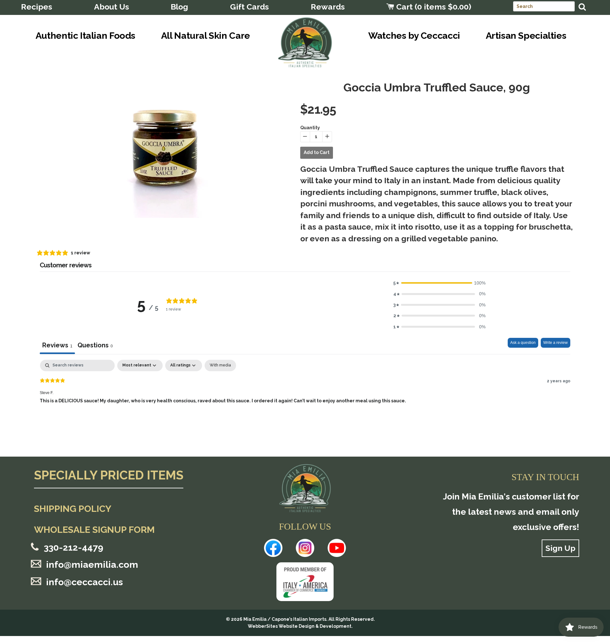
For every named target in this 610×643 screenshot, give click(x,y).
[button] (439, 282)
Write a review (555, 342)
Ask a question (523, 342)
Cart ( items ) (432, 6)
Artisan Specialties (526, 35)
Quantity (310, 127)
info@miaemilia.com (92, 564)
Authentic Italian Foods (85, 35)
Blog (179, 6)
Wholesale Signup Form (94, 529)
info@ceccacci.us (84, 582)
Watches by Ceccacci (414, 35)
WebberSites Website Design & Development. (300, 626)
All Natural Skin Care (205, 35)
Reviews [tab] (57, 345)
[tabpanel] (305, 400)
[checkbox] (220, 365)
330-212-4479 (73, 547)
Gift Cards (249, 6)
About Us (111, 6)
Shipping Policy (72, 508)
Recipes (36, 6)
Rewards (328, 6)
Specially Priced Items (108, 475)
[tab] (95, 346)
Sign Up (560, 548)
